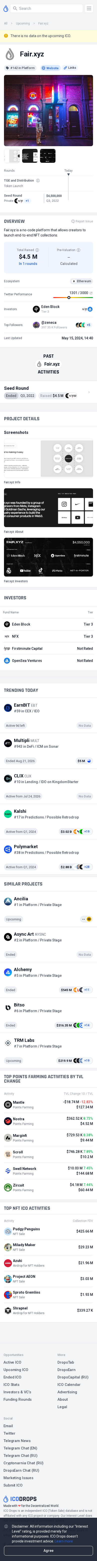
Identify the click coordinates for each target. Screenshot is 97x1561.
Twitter (9, 1433)
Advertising (67, 1392)
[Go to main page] (5, 8)
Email (8, 1426)
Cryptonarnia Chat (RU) (23, 1463)
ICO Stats (11, 1384)
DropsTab (65, 1362)
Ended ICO (12, 1377)
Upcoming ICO (15, 1370)
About (62, 1399)
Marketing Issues (18, 1478)
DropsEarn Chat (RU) (21, 1470)
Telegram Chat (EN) (20, 1448)
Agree (48, 1551)
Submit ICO (13, 1485)
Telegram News (16, 1441)
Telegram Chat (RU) (20, 1455)
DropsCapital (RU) (73, 1377)
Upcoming (23, 23)
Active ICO (12, 1362)
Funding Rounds (17, 1399)
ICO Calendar (69, 1384)
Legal (62, 1407)
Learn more (64, 1541)
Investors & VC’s (17, 1392)
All (5, 23)
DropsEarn (66, 1370)
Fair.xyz (43, 23)
